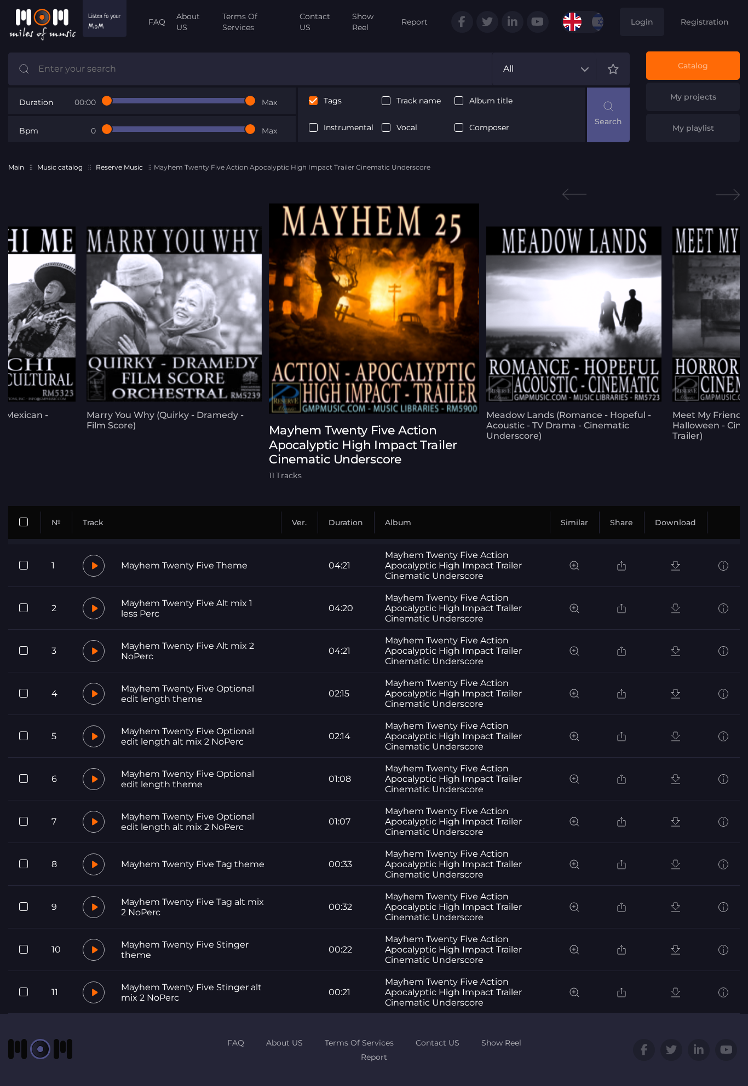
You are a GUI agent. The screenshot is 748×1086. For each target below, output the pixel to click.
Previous (574, 194)
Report (414, 22)
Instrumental (348, 127)
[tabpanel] (174, 329)
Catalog (693, 66)
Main (16, 167)
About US (188, 21)
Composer (489, 127)
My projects (693, 97)
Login (642, 22)
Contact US (315, 21)
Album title (491, 101)
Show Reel (362, 21)
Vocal (406, 127)
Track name (418, 101)
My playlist (693, 128)
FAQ (156, 22)
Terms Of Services (239, 21)
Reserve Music (119, 167)
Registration (705, 22)
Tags (333, 101)
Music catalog (60, 167)
